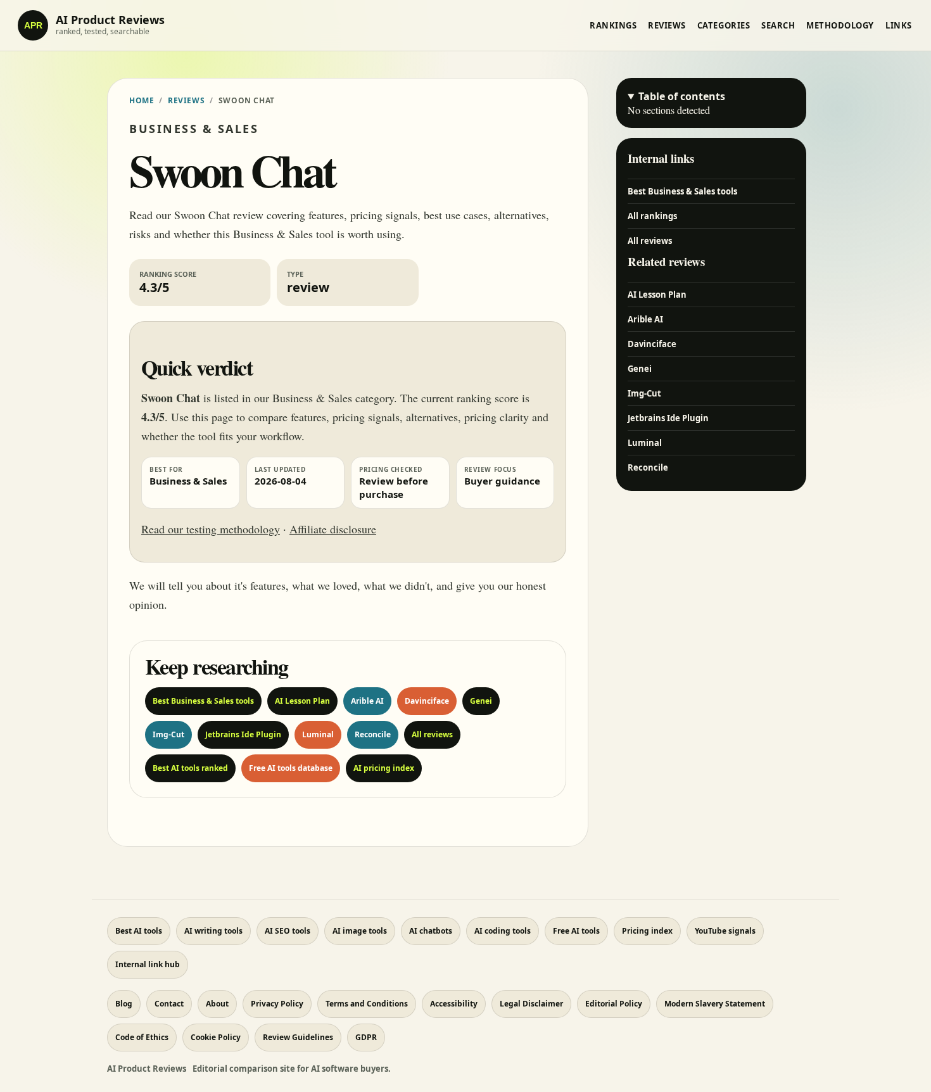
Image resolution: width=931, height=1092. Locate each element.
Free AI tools (576, 930)
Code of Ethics (141, 1037)
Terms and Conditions (367, 1003)
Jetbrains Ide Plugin (243, 734)
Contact (169, 1003)
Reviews (667, 25)
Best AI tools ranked (190, 768)
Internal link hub (147, 964)
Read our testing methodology (210, 528)
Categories (723, 25)
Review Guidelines (298, 1037)
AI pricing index (383, 768)
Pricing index (647, 930)
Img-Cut (168, 734)
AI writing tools (213, 930)
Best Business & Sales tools (203, 700)
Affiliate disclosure (332, 528)
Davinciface (427, 700)
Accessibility (454, 1003)
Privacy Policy (277, 1003)
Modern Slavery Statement (714, 1003)
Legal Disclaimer (531, 1003)
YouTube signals (725, 930)
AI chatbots (430, 930)
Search (778, 25)
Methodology (840, 25)
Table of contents (681, 96)
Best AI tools (138, 930)
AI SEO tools (287, 930)
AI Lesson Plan (302, 700)
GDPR (366, 1037)
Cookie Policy (216, 1037)
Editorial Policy (613, 1003)
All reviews (432, 734)
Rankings (613, 25)
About (217, 1003)
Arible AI (367, 700)
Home (141, 100)
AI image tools (359, 930)
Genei (481, 700)
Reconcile (373, 734)
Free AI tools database (290, 768)
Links (898, 25)
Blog (123, 1003)
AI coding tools (502, 930)
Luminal (318, 734)
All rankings (652, 216)
